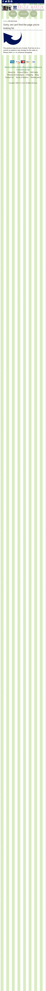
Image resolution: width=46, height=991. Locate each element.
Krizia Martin (22, 83)
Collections (20, 70)
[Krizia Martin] (23, 9)
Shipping (29, 75)
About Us (11, 72)
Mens (15, 67)
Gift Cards (34, 72)
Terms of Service (22, 77)
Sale (28, 70)
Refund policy (35, 77)
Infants (30, 67)
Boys (25, 67)
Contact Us (9, 77)
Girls (20, 67)
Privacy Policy (22, 72)
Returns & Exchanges (15, 75)
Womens (8, 67)
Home (5, 21)
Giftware (37, 67)
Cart (33, 14)
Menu (13, 14)
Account (23, 14)
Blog (37, 75)
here (14, 52)
